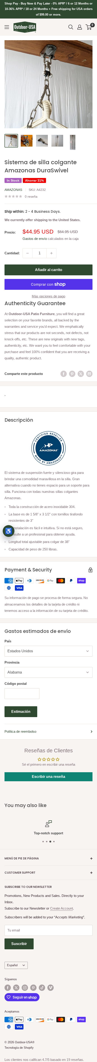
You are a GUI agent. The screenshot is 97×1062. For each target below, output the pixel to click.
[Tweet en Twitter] (81, 373)
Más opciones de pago (48, 296)
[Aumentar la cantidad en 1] (51, 253)
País (8, 641)
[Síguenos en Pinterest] (33, 988)
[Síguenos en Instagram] (25, 988)
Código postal (16, 683)
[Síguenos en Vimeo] (50, 988)
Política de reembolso (20, 731)
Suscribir (19, 944)
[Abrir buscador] (70, 27)
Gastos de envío (35, 239)
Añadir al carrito (48, 270)
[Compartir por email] (89, 373)
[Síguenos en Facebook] (8, 988)
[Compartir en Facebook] (63, 373)
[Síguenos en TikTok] (42, 988)
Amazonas (13, 190)
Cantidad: (12, 253)
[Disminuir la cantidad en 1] (27, 253)
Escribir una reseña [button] (48, 777)
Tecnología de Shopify (19, 1047)
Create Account (61, 908)
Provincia (12, 662)
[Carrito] (89, 27)
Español (12, 965)
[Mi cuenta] (79, 27)
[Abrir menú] (7, 27)
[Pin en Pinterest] (72, 373)
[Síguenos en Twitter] (16, 988)
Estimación (20, 711)
